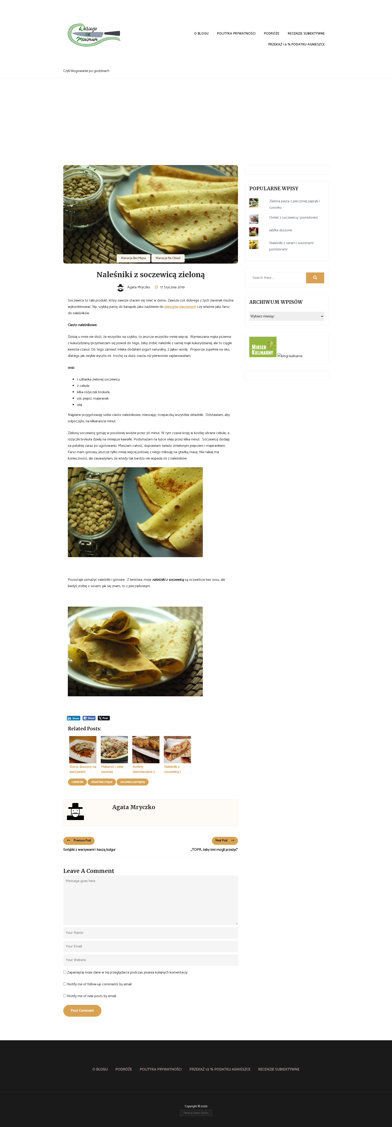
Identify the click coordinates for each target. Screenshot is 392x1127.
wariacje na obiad (168, 258)
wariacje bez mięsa (133, 258)
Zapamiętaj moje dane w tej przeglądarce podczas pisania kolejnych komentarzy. (127, 972)
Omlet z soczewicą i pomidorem (293, 218)
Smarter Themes (200, 1113)
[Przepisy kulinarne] (263, 356)
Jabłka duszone (280, 230)
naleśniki (77, 782)
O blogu (201, 33)
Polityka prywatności (236, 33)
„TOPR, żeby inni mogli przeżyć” (214, 850)
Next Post (222, 840)
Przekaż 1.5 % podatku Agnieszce (296, 44)
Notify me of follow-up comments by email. (99, 984)
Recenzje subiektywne (306, 33)
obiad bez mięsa (101, 782)
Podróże (271, 33)
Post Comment (82, 1011)
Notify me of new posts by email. (92, 996)
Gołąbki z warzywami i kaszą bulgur (89, 850)
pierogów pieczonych (180, 307)
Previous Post (82, 840)
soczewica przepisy (132, 782)
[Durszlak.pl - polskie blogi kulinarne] (289, 356)
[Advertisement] (196, 113)
